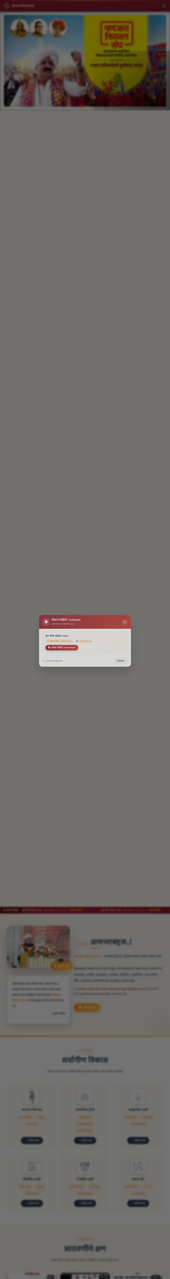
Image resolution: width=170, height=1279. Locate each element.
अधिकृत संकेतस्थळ (85, 639)
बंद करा (121, 660)
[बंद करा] (125, 620)
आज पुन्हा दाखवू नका (54, 660)
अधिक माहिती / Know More (63, 646)
